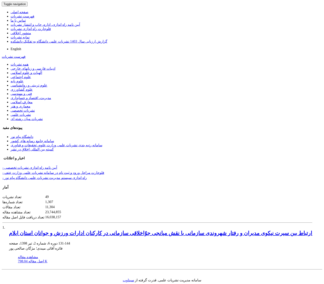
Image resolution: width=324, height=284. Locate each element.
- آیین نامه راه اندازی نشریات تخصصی (29, 167)
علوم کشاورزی (22, 89)
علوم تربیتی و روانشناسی (29, 85)
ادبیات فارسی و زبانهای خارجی (33, 68)
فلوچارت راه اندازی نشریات (31, 29)
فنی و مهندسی (21, 94)
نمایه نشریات (20, 37)
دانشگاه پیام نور (22, 137)
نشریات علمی (21, 115)
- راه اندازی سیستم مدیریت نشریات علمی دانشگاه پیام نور (44, 178)
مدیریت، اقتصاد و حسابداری (31, 98)
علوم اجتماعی (21, 77)
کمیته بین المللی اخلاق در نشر (32, 149)
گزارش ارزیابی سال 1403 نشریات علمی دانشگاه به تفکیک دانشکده (59, 41)
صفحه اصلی (19, 12)
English (16, 49)
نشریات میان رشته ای (27, 119)
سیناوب (128, 280)
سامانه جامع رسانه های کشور (32, 141)
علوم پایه (17, 81)
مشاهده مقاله (28, 257)
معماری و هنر (20, 106)
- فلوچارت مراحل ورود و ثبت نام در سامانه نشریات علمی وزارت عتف (53, 173)
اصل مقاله (32, 261)
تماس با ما (18, 20)
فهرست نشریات (22, 16)
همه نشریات (19, 64)
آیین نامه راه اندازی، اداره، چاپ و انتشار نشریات (45, 24)
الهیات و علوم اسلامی (26, 73)
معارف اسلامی (22, 102)
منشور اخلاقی (21, 33)
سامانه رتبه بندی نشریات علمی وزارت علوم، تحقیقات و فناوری (56, 145)
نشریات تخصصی (23, 110)
